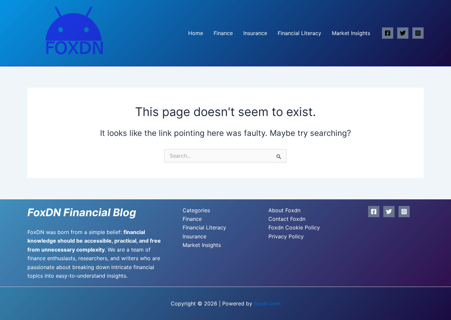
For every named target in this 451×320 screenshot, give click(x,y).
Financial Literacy (299, 33)
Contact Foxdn (286, 219)
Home (195, 33)
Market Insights (351, 33)
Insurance (255, 33)
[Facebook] (387, 33)
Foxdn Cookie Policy (294, 227)
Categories (196, 210)
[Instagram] (418, 33)
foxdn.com (267, 303)
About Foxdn (284, 210)
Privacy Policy (286, 236)
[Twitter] (402, 33)
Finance (223, 33)
